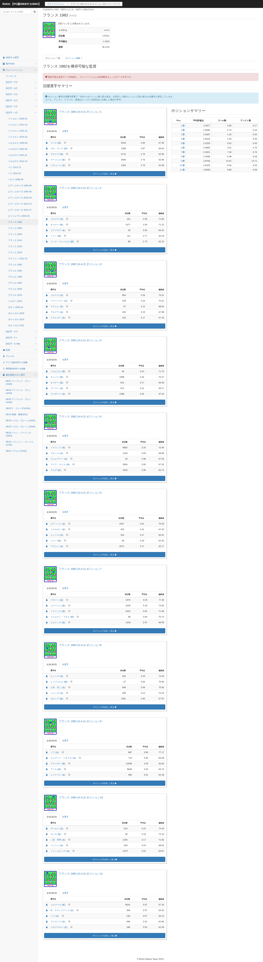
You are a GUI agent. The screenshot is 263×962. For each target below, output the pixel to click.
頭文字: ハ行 (12, 112)
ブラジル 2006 (15, 289)
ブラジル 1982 (15, 264)
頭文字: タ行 (12, 100)
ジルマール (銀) (58, 904)
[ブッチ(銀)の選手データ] (46, 143)
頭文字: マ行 (12, 331)
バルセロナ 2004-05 (17, 149)
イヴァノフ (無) (58, 447)
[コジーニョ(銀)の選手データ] (46, 605)
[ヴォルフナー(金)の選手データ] (46, 459)
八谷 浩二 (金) (58, 687)
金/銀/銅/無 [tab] (52, 131)
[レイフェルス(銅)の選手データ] (46, 682)
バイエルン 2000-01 (17, 118)
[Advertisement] (19, 35)
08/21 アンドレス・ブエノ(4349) (18, 382)
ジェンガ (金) (57, 693)
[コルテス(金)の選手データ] (46, 295)
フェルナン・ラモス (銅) (62, 617)
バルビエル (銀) (58, 371)
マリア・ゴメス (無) (60, 464)
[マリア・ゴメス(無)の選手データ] (46, 464)
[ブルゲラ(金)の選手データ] (46, 219)
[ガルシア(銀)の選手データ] (46, 698)
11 (181, 169)
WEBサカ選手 (12, 57)
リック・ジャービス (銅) (62, 241)
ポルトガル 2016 (16, 325)
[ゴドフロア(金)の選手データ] (46, 230)
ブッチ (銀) (56, 143)
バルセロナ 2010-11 (17, 155)
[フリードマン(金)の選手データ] (46, 301)
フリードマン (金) (59, 301)
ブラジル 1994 (15, 270)
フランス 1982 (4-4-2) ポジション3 (80, 264)
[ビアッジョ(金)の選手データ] (46, 524)
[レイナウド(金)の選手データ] (46, 775)
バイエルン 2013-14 (17, 124)
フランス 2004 (15, 234)
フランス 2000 (15, 228)
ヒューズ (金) (57, 535)
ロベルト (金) (57, 828)
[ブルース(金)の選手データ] (46, 453)
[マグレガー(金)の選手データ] (46, 317)
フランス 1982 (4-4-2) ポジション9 (80, 721)
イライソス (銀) (58, 611)
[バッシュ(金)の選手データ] (46, 845)
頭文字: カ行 (12, 88)
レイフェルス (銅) (59, 682)
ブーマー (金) (57, 388)
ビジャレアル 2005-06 (19, 216)
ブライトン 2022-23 (17, 258)
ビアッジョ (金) (58, 524)
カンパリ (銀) (57, 377)
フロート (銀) (57, 600)
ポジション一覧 (52, 58)
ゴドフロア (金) (58, 230)
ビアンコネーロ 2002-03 (20, 197)
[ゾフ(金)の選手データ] (46, 752)
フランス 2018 (15, 252)
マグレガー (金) (58, 317)
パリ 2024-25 (14, 173)
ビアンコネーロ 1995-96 (20, 191)
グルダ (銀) (56, 470)
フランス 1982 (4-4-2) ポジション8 (80, 645)
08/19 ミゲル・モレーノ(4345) (20, 420)
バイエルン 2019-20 (17, 137)
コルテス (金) (57, 295)
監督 (7, 350)
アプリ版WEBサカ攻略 (16, 362)
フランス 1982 (15, 222)
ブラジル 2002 (15, 283)
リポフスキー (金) (59, 927)
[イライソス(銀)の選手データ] (46, 611)
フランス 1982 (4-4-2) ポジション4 (80, 340)
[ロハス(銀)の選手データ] (46, 834)
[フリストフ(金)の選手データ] (46, 921)
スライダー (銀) (58, 763)
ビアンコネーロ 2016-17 (20, 210)
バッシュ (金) (57, 845)
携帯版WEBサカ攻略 (15, 368)
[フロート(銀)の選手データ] (46, 600)
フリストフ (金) (58, 921)
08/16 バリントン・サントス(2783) (19, 443)
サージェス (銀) (58, 159)
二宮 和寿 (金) (58, 840)
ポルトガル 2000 (16, 313)
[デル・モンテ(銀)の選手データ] (46, 148)
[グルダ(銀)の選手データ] (46, 470)
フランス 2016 (15, 246)
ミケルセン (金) (58, 529)
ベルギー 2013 (15, 301)
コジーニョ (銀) (58, 605)
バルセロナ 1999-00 (17, 143)
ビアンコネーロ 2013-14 (20, 204)
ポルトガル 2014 (16, 319)
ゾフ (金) (55, 752)
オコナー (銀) (57, 224)
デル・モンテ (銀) (59, 148)
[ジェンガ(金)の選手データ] (46, 693)
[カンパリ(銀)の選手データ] (46, 377)
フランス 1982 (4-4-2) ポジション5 (80, 416)
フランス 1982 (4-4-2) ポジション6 (80, 492)
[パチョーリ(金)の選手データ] (46, 165)
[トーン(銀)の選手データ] (46, 236)
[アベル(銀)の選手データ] (46, 769)
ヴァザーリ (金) (58, 394)
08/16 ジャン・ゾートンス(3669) (18, 434)
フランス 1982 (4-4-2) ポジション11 (81, 873)
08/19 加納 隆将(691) (17, 414)
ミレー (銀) (56, 540)
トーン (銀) (56, 236)
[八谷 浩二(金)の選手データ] (46, 687)
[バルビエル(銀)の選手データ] (46, 371)
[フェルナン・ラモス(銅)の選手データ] (46, 617)
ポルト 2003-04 (15, 307)
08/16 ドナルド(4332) (16, 451)
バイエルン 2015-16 (17, 131)
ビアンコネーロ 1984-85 (20, 185)
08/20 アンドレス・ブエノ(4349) (18, 391)
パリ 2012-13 (14, 167)
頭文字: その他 (13, 343)
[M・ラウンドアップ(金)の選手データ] (46, 910)
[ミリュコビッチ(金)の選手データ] (46, 851)
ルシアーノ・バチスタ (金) (63, 758)
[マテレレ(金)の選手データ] (46, 306)
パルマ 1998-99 (15, 179)
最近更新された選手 (15, 375)
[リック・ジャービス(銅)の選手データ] (46, 241)
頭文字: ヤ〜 (12, 337)
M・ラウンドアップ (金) (62, 910)
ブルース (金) (57, 453)
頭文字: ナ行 (12, 106)
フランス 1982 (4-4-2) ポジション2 (80, 187)
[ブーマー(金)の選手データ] (46, 388)
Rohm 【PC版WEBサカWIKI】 (21, 3)
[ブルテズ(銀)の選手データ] (46, 154)
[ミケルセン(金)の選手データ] (46, 529)
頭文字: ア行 (12, 82)
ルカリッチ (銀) (58, 622)
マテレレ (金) (57, 306)
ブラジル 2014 (15, 295)
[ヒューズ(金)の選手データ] (46, 535)
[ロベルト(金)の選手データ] (46, 828)
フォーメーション (55, 4)
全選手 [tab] (65, 131)
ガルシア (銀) (57, 698)
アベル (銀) (56, 769)
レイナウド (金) (58, 775)
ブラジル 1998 (15, 277)
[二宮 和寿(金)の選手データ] (46, 840)
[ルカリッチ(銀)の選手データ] (46, 622)
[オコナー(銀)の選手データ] (46, 224)
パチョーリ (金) (58, 165)
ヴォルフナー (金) (59, 459)
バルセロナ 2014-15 (17, 161)
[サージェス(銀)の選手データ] (46, 159)
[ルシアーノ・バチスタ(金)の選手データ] (46, 758)
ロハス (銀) (56, 834)
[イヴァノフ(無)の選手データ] (46, 447)
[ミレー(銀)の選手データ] (46, 540)
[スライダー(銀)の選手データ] (46, 763)
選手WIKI (10, 64)
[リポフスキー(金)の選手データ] (46, 927)
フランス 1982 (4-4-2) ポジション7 (80, 568)
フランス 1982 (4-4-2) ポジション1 (80, 111)
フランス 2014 (15, 240)
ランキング (11, 76)
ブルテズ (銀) (57, 154)
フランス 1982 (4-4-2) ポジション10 (81, 797)
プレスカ (9, 356)
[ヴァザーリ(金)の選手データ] (46, 394)
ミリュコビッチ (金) (60, 851)
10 (181, 165)
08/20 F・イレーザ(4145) (18, 408)
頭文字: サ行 (12, 94)
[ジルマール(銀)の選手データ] (46, 904)
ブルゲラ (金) (57, 219)
